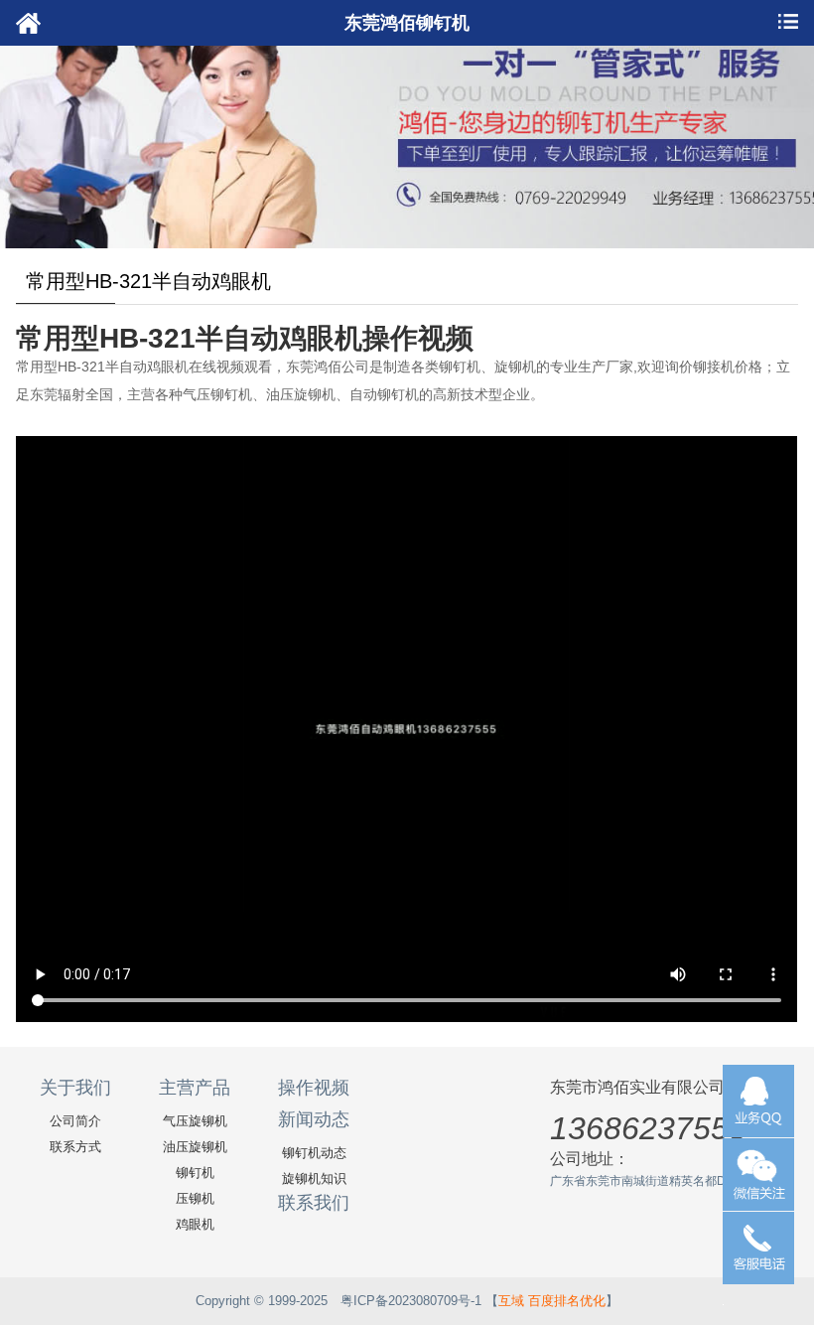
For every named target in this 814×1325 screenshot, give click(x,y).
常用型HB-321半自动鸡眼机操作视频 (245, 338)
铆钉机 (195, 1172)
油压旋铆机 (195, 1146)
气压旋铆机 (195, 1120)
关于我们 (75, 1088)
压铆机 (195, 1198)
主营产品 (194, 1088)
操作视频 (313, 1088)
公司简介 (75, 1120)
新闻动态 (313, 1119)
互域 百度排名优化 (552, 1300)
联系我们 (313, 1203)
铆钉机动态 (314, 1152)
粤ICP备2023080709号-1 (410, 1300)
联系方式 (75, 1146)
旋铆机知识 (314, 1178)
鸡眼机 (195, 1224)
